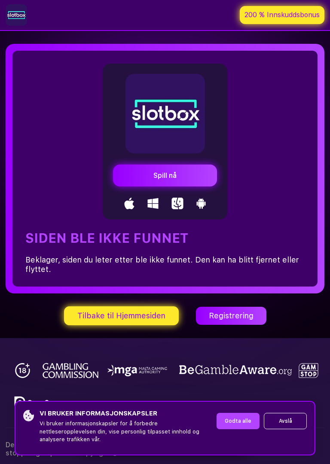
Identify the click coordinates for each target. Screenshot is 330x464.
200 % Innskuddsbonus (282, 15)
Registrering (231, 315)
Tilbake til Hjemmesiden (121, 315)
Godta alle (238, 421)
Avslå (285, 421)
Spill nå (165, 175)
